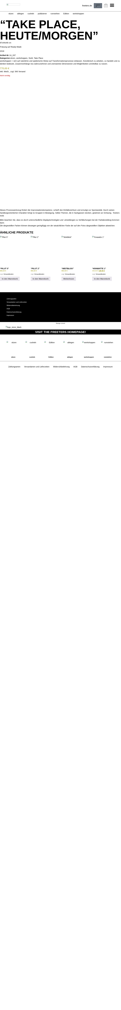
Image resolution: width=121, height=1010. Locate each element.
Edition (66, 14)
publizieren (42, 14)
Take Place (38, 58)
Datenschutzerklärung (14, 312)
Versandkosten (8, 274)
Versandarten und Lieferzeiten (17, 302)
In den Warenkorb (10, 279)
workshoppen (78, 14)
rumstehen (55, 14)
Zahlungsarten (11, 299)
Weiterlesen (68, 279)
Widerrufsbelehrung (13, 305)
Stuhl (31, 58)
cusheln (31, 14)
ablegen (20, 14)
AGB (8, 309)
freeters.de (87, 5)
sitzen (11, 14)
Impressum (10, 315)
